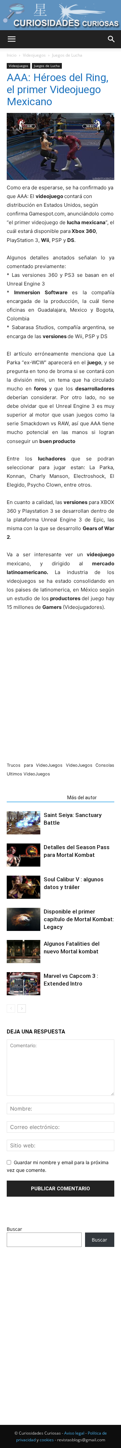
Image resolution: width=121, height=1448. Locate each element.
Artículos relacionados (35, 797)
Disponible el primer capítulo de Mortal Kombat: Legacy (79, 919)
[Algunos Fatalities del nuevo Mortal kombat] (23, 951)
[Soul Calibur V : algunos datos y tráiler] (23, 887)
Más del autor (82, 797)
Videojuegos (34, 55)
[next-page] (21, 1008)
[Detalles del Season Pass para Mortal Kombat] (23, 855)
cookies (47, 1440)
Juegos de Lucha (67, 55)
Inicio (11, 55)
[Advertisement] (60, 1323)
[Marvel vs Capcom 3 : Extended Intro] (23, 983)
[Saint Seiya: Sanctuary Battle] (23, 822)
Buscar (14, 1229)
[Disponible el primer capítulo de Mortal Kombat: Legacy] (23, 919)
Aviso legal (74, 1433)
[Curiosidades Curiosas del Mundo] (60, 15)
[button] (11, 39)
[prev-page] (11, 1008)
